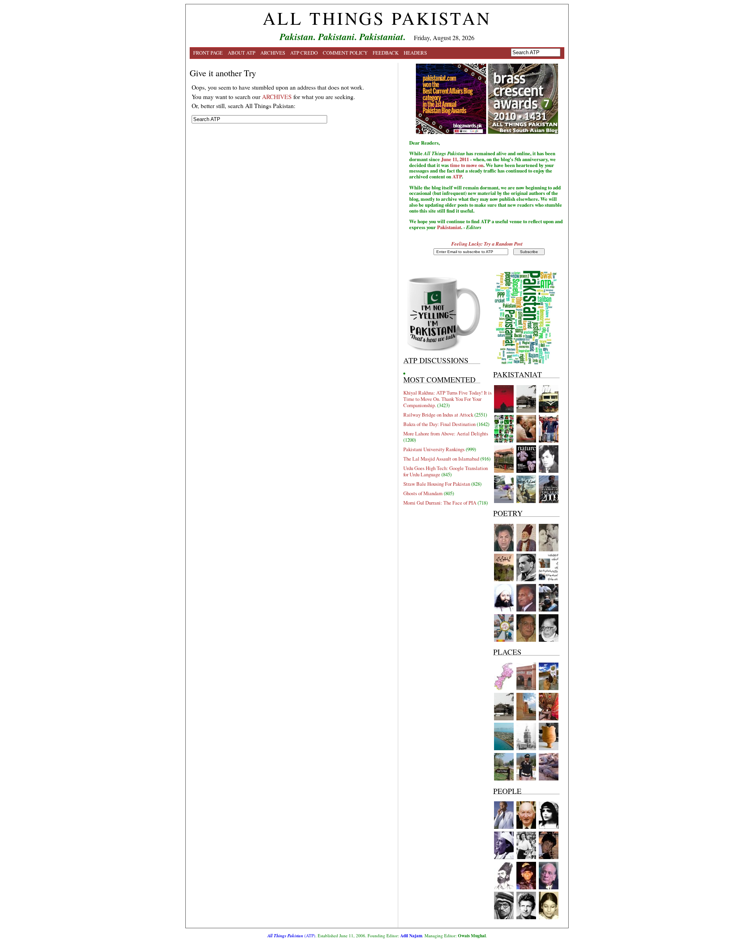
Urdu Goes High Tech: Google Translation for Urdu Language (445, 471)
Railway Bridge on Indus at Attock (438, 414)
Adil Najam (411, 935)
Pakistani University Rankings (434, 449)
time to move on (466, 165)
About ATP (241, 52)
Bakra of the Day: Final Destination (439, 424)
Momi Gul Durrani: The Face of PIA (439, 502)
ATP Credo (304, 52)
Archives (272, 52)
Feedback (386, 52)
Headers (415, 52)
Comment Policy (345, 52)
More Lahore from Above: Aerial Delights (445, 433)
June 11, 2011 (455, 159)
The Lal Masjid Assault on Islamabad (441, 458)
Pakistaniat (449, 227)
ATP (457, 176)
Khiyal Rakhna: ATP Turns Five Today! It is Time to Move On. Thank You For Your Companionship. (447, 399)
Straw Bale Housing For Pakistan (436, 483)
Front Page (208, 52)
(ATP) (291, 935)
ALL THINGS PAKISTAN (377, 18)
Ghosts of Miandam (423, 493)
